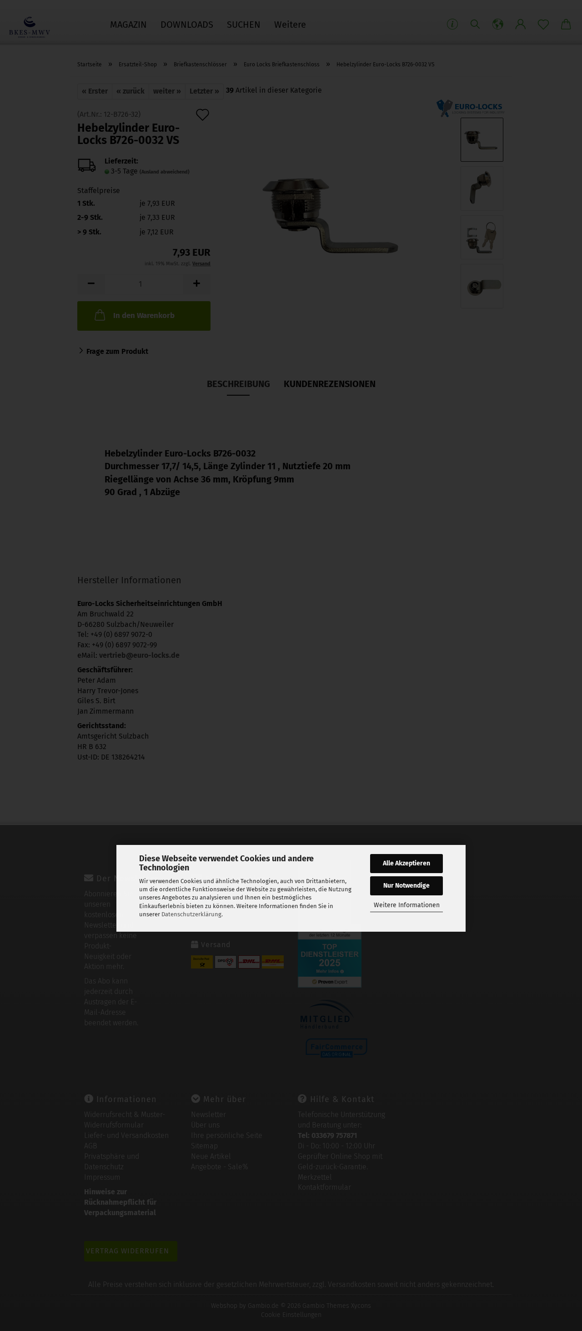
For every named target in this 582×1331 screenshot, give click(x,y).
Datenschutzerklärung (191, 914)
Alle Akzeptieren (406, 863)
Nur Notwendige (406, 885)
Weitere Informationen (407, 905)
